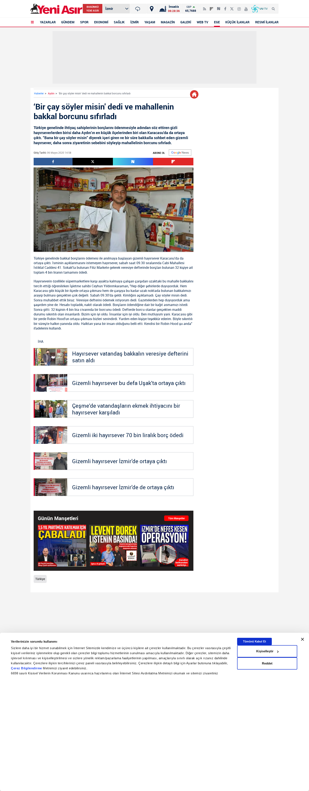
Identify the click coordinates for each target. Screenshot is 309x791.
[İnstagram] (239, 7)
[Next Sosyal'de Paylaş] (218, 7)
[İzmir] (138, 8)
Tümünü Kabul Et (254, 641)
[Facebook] (225, 7)
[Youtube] (246, 7)
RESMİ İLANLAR (267, 22)
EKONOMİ (101, 22)
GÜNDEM (67, 22)
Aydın (51, 93)
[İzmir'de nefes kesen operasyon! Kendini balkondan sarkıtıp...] (164, 546)
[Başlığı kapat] (302, 639)
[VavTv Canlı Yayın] (259, 8)
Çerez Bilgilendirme (27, 668)
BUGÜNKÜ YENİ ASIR (92, 8)
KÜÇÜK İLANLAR (237, 22)
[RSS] (204, 7)
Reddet (267, 663)
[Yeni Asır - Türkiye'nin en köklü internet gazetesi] (56, 8)
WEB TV (202, 22)
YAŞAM (149, 22)
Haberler (39, 93)
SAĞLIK (119, 22)
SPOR (84, 22)
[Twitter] (232, 7)
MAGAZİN (168, 22)
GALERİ (185, 22)
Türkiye (39, 258)
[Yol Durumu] (151, 8)
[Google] (180, 152)
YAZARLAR (48, 22)
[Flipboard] (211, 7)
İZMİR (134, 22)
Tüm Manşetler (176, 518)
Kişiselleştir (264, 651)
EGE (217, 22)
